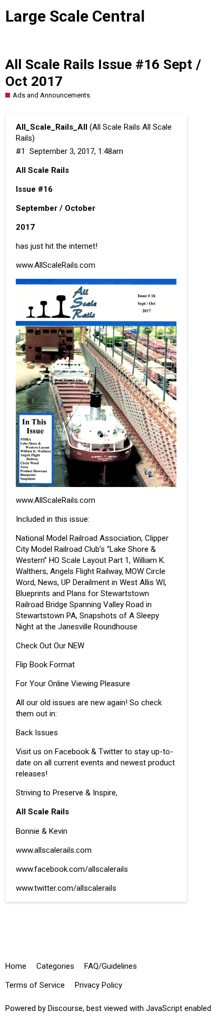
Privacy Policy (98, 985)
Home (15, 966)
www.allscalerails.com (54, 850)
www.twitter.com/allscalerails (66, 888)
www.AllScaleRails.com (55, 265)
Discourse (65, 1008)
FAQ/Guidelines (110, 966)
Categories (55, 966)
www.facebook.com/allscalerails (72, 869)
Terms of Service (35, 985)
